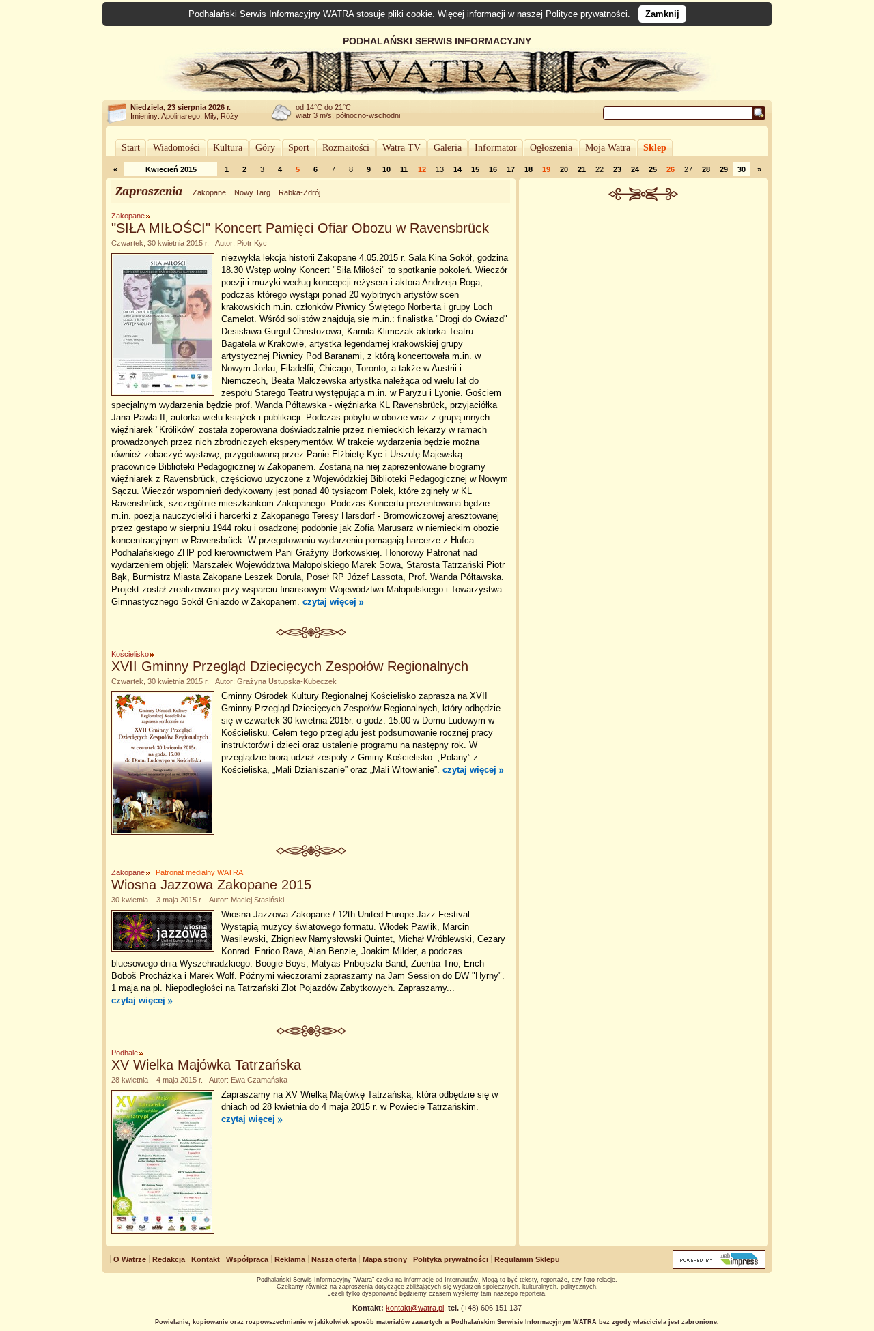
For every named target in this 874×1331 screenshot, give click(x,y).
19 (546, 169)
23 (617, 169)
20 (564, 169)
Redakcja (168, 1259)
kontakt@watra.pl (415, 1308)
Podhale (124, 1052)
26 (670, 169)
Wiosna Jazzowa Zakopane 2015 (211, 884)
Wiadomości (176, 148)
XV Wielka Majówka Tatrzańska (206, 1064)
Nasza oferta (333, 1259)
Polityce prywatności (587, 14)
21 (582, 169)
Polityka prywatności (450, 1259)
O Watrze (129, 1259)
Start (131, 148)
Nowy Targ (252, 192)
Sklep (654, 148)
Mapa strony (385, 1259)
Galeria (448, 148)
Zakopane (209, 192)
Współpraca (247, 1259)
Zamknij (662, 14)
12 (422, 169)
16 (493, 169)
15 (475, 169)
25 (653, 169)
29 (724, 169)
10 (386, 169)
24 (635, 169)
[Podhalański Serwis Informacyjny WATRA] (437, 91)
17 (511, 169)
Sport (298, 148)
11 (404, 169)
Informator (496, 148)
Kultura (227, 148)
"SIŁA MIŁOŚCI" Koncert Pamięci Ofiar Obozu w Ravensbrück (300, 227)
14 (457, 169)
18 (528, 169)
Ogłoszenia (551, 148)
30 (741, 169)
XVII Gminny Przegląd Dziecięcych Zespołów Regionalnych (289, 666)
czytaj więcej (329, 602)
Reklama (289, 1259)
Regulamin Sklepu (527, 1259)
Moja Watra (607, 148)
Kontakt (205, 1259)
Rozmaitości (345, 148)
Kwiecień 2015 (171, 169)
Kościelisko (130, 654)
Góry (265, 148)
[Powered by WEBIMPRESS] (719, 1266)
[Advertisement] (644, 303)
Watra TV (401, 148)
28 (706, 169)
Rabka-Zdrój (299, 192)
